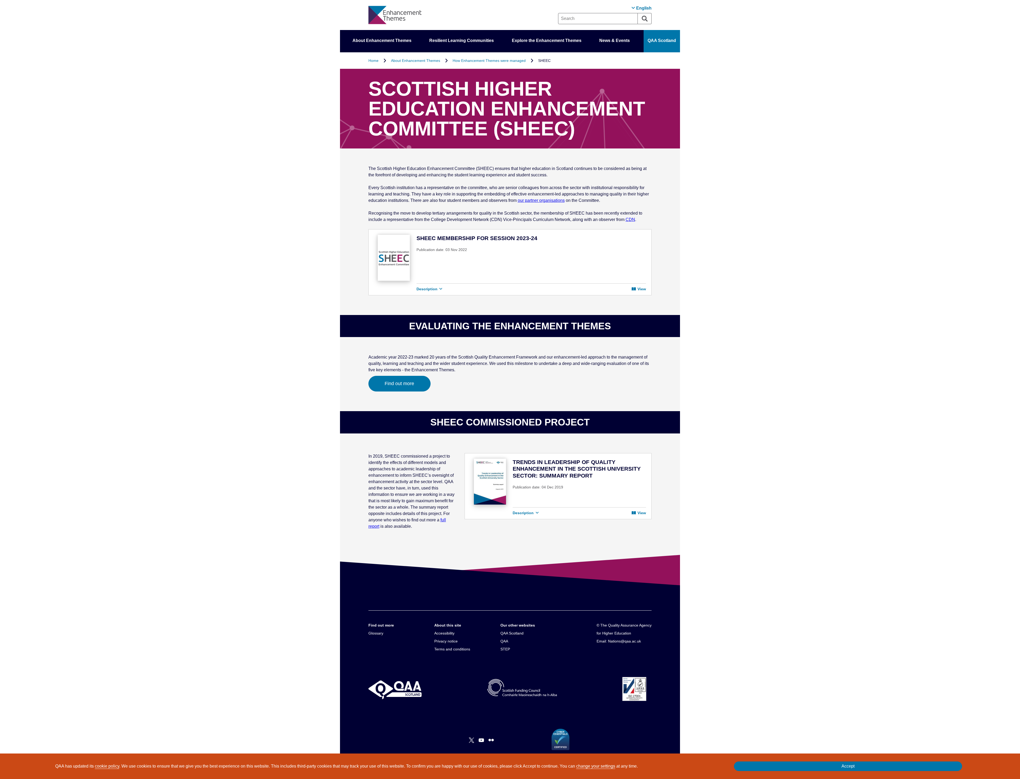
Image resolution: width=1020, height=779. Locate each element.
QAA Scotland (662, 40)
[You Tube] (481, 740)
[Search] (645, 18)
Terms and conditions (452, 649)
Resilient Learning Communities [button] (461, 40)
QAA (504, 641)
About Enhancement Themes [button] (381, 40)
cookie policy (107, 766)
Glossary (375, 633)
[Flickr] (491, 740)
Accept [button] (848, 766)
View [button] (641, 289)
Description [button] (427, 289)
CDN (630, 219)
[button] (641, 8)
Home (373, 60)
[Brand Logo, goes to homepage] (395, 15)
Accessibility (444, 633)
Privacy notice (446, 641)
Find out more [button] (399, 383)
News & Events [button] (614, 40)
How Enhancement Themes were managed (489, 60)
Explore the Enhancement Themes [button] (546, 40)
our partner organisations (541, 200)
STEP (505, 649)
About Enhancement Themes (415, 60)
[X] (471, 740)
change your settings (595, 766)
